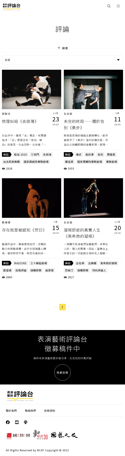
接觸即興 (36, 270)
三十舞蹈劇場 (38, 263)
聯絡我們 (30, 411)
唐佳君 (69, 162)
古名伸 (80, 263)
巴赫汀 (69, 270)
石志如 (68, 113)
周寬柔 (111, 154)
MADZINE (20, 263)
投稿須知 (49, 411)
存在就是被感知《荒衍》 (24, 230)
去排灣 (47, 154)
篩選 (65, 48)
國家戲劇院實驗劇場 (36, 162)
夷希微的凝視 (108, 263)
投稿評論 (21, 270)
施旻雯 (49, 270)
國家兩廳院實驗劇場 (89, 162)
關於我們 (11, 411)
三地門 (35, 154)
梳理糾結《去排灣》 (20, 121)
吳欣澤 (89, 154)
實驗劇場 (111, 162)
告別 (100, 154)
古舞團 (92, 263)
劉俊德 (6, 222)
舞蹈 (6, 154)
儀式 (79, 154)
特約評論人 (99, 270)
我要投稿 (62, 372)
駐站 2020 (20, 154)
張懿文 (6, 113)
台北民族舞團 (11, 162)
